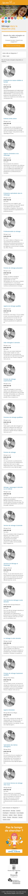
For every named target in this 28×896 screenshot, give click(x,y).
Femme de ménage (10, 452)
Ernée (4, 56)
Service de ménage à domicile (13, 525)
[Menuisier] (18, 18)
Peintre (4, 817)
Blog (5, 893)
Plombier (9, 817)
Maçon (15, 815)
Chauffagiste (5, 812)
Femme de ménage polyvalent (13, 268)
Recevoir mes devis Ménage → (14, 45)
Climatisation (12, 812)
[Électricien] (9, 18)
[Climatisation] (24, 18)
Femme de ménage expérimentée (10, 380)
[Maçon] (3, 21)
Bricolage (13, 810)
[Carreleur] (6, 21)
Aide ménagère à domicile (12, 342)
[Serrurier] (3, 18)
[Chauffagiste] (12, 18)
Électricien (5, 815)
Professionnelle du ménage (12, 231)
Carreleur (18, 810)
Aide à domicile (6, 810)
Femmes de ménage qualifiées (13, 417)
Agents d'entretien (9, 710)
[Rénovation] (21, 18)
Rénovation (14, 817)
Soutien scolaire (6, 819)
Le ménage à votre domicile (12, 638)
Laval (8, 56)
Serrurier (20, 817)
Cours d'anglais (20, 812)
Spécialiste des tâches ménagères (11, 745)
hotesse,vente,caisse (10, 118)
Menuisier (20, 815)
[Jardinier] (9, 21)
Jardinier (11, 815)
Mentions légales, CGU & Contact (15, 893)
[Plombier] (6, 18)
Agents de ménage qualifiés (12, 306)
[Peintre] (15, 18)
